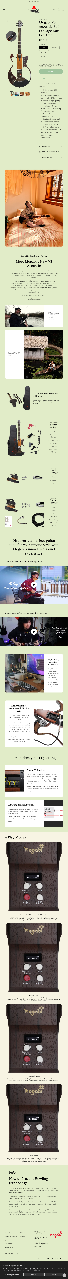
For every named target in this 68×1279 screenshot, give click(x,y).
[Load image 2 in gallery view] (17, 94)
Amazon (22, 1232)
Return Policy (9, 1247)
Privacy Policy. (35, 1270)
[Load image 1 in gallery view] (11, 94)
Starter (43, 48)
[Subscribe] (38, 1258)
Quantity (42, 56)
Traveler (54, 48)
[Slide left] (7, 94)
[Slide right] (32, 94)
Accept (33, 1275)
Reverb (22, 1236)
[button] (4, 9)
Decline (54, 1275)
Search (7, 1232)
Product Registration (9, 1242)
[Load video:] (34, 585)
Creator (44, 52)
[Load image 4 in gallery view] (27, 94)
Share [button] (43, 78)
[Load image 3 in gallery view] (22, 94)
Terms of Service (11, 1236)
